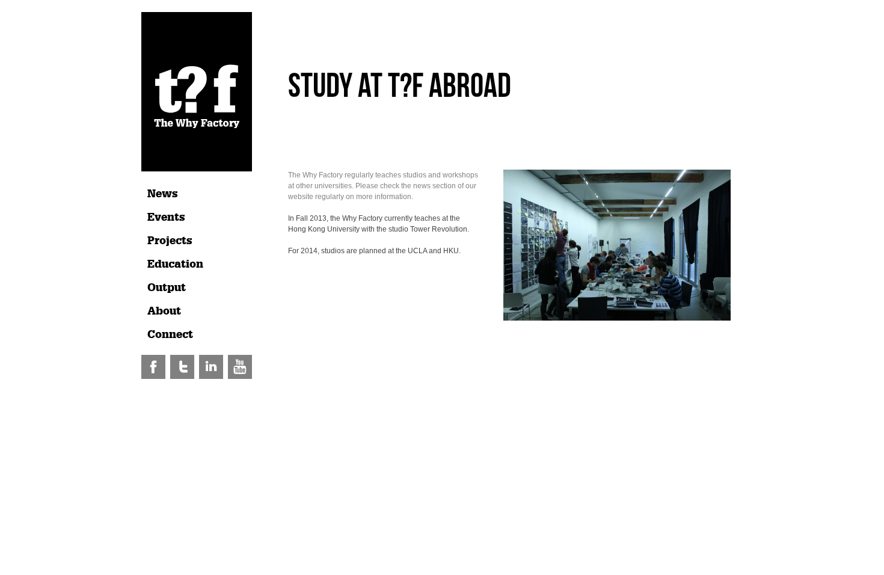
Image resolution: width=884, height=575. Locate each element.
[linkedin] (212, 376)
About (164, 311)
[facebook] (154, 376)
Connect (170, 334)
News (162, 193)
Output (166, 287)
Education (175, 264)
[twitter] (183, 376)
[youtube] (240, 376)
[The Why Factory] (196, 169)
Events (166, 217)
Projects (169, 240)
